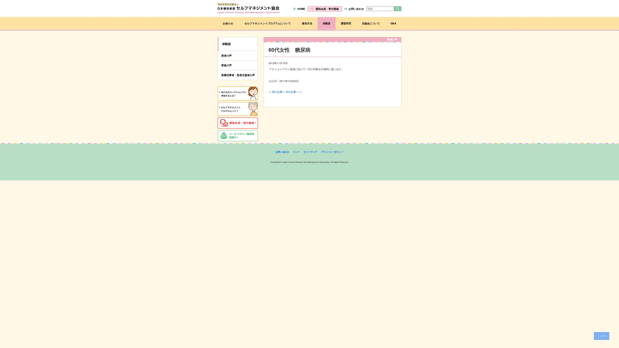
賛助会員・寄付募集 (327, 9)
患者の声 (226, 55)
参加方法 (307, 23)
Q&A (393, 23)
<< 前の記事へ (277, 92)
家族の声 (226, 65)
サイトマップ (310, 151)
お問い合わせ (356, 9)
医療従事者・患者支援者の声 (238, 75)
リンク (296, 151)
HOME (301, 9)
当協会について (371, 23)
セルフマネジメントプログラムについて (267, 23)
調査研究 (346, 23)
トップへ (601, 336)
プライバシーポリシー (332, 151)
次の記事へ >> (294, 92)
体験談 (326, 23)
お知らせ (228, 23)
